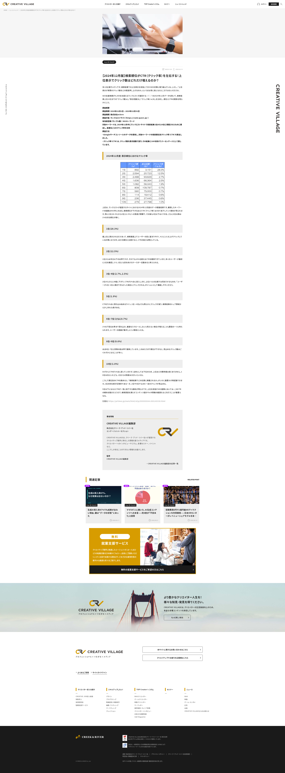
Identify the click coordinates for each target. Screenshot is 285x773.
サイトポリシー (144, 756)
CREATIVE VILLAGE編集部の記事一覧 (163, 463)
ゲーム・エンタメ (189, 702)
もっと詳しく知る (177, 617)
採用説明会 (79, 702)
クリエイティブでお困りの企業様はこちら (172, 658)
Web (186, 696)
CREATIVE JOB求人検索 (84, 696)
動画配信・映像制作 (113, 702)
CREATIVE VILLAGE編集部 (121, 423)
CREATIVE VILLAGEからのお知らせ (196, 711)
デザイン (109, 696)
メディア (149, 96)
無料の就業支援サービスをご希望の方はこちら (142, 569)
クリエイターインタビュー (142, 711)
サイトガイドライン (100, 672)
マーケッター (138, 705)
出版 (186, 708)
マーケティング (111, 708)
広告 (186, 705)
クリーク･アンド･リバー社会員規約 (179, 754)
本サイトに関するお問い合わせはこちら (172, 649)
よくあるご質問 (83, 672)
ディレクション (111, 711)
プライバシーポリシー (158, 754)
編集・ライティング (112, 705)
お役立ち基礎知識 (140, 714)
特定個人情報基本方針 (129, 756)
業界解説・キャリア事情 (142, 708)
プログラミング (111, 699)
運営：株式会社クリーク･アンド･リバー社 (135, 754)
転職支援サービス (82, 705)
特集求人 (79, 699)
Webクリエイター (140, 696)
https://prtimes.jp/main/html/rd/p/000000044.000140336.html (137, 401)
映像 (186, 699)
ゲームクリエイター (140, 699)
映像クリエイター (140, 702)
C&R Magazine (140, 717)
